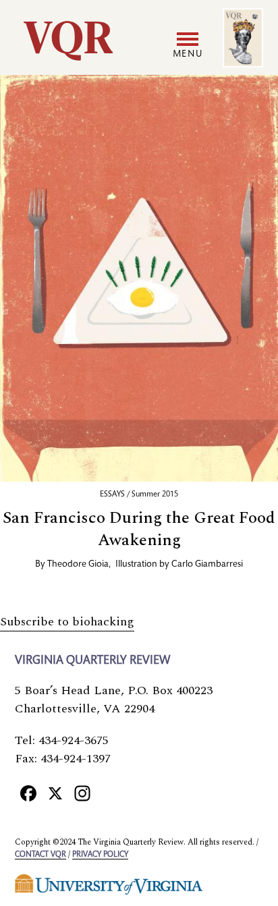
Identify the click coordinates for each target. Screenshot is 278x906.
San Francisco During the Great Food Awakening (139, 529)
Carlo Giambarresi (207, 564)
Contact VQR (40, 855)
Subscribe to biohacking (67, 622)
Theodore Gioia (78, 564)
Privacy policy (100, 855)
